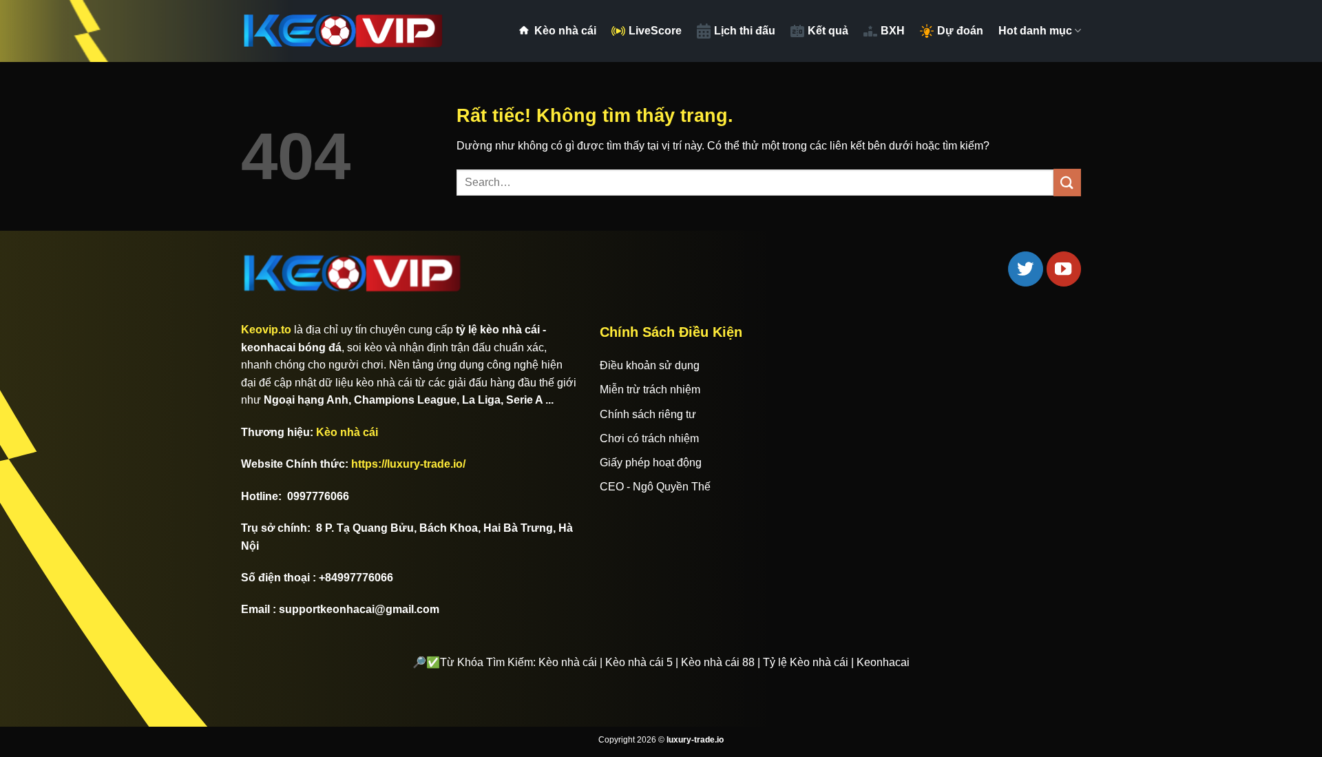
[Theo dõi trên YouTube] (1064, 268)
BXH (893, 31)
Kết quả (828, 31)
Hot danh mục (1035, 31)
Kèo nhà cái (565, 31)
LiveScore (655, 31)
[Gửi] (1067, 182)
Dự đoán (960, 31)
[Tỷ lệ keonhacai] (344, 31)
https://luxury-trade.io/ (408, 464)
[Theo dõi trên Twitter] (1025, 268)
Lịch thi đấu (744, 31)
